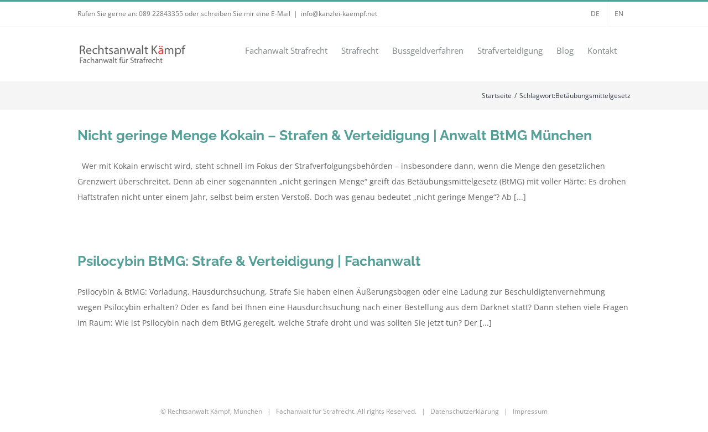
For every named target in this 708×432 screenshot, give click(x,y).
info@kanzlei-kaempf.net (339, 13)
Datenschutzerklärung (464, 411)
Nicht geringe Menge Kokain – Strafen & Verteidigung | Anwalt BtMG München (334, 135)
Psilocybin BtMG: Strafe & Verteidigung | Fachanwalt (249, 261)
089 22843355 (161, 13)
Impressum (530, 411)
